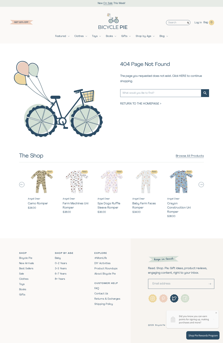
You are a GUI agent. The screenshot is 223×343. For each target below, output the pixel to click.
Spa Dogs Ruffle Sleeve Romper (109, 205)
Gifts (124, 36)
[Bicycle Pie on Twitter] (174, 298)
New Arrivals (26, 263)
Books (109, 36)
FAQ (96, 288)
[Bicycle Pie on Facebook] (185, 298)
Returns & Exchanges (107, 299)
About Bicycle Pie (105, 274)
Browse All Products (190, 156)
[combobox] (176, 22)
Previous (21, 184)
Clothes (79, 36)
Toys (95, 36)
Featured (60, 36)
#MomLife (100, 258)
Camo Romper (38, 203)
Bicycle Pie (25, 258)
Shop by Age (143, 36)
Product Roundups (106, 268)
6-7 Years (61, 274)
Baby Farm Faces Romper (144, 205)
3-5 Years (61, 268)
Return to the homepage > (140, 103)
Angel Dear (34, 199)
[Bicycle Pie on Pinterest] (163, 298)
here (182, 76)
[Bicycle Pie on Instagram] (152, 298)
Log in (198, 22)
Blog (162, 36)
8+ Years (60, 279)
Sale (21, 274)
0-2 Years (61, 263)
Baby (58, 258)
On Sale (108, 3)
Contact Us (101, 293)
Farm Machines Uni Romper (76, 205)
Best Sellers (26, 268)
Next (201, 184)
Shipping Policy (103, 304)
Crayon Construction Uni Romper (179, 207)
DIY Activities (102, 263)
